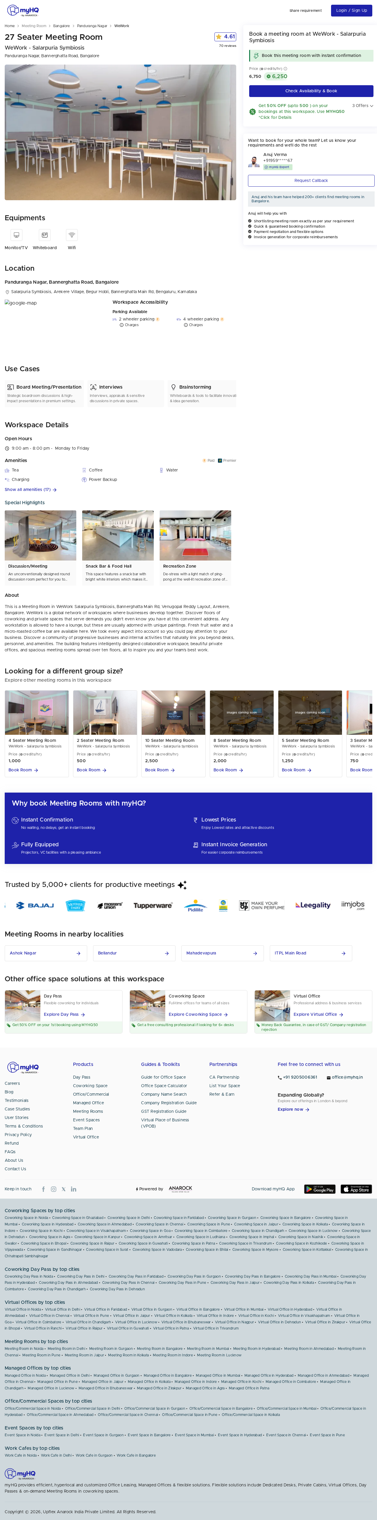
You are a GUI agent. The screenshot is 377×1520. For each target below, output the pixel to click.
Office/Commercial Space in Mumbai (286, 1408)
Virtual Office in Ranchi (43, 1328)
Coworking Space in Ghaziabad (77, 1218)
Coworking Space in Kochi (41, 1231)
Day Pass (81, 1077)
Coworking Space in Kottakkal (307, 1249)
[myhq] (23, 11)
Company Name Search (164, 1094)
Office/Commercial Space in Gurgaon (154, 1408)
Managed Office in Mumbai (218, 1375)
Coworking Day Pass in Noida (29, 1276)
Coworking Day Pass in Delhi (80, 1276)
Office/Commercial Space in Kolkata (251, 1415)
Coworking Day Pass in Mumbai (310, 1276)
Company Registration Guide (169, 1103)
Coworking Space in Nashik (300, 1237)
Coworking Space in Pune (208, 1224)
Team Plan (83, 1129)
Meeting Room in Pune (41, 1355)
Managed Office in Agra (205, 1388)
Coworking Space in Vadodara (157, 1249)
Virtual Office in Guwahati (128, 1328)
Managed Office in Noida (25, 1375)
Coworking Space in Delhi (129, 1218)
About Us (14, 1161)
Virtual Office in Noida (23, 1309)
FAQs (10, 1152)
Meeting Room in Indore (173, 1355)
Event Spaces (86, 1120)
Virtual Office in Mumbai (244, 1309)
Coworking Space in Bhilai (207, 1249)
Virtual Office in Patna (171, 1328)
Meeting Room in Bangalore (160, 1348)
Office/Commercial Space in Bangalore (221, 1408)
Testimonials (17, 1101)
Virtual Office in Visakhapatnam (304, 1315)
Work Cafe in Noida (21, 1455)
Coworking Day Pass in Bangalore (252, 1276)
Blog (9, 1092)
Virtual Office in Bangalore (198, 1309)
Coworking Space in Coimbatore (201, 1231)
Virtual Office (86, 1137)
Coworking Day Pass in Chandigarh (57, 1289)
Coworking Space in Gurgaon (232, 1218)
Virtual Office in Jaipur (131, 1315)
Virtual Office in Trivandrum (216, 1328)
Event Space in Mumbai (194, 1435)
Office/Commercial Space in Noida (33, 1408)
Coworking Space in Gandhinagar (54, 1249)
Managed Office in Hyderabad (269, 1375)
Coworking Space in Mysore (255, 1249)
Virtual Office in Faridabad (105, 1309)
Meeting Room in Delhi (66, 1348)
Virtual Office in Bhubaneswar (186, 1322)
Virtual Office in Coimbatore (38, 1322)
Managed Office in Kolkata (149, 1381)
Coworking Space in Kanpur (97, 1237)
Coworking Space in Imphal (251, 1237)
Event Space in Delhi (61, 1435)
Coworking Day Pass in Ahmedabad (68, 1282)
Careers (12, 1084)
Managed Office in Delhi (70, 1375)
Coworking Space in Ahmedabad (105, 1224)
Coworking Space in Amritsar (148, 1237)
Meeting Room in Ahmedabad (309, 1348)
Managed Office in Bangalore (168, 1375)
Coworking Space (90, 1086)
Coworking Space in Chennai (159, 1224)
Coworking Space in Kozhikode (301, 1243)
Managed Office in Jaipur (102, 1381)
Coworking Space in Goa (150, 1231)
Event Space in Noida (22, 1435)
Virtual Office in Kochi (256, 1315)
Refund (12, 1143)
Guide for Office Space (163, 1077)
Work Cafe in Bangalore (136, 1455)
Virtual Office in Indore (215, 1315)
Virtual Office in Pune (91, 1315)
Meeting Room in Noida (24, 1348)
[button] (120, 490)
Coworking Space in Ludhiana (200, 1237)
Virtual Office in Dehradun (279, 1322)
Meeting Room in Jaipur (84, 1355)
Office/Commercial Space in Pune (189, 1415)
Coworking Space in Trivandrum (245, 1243)
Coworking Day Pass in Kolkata (289, 1282)
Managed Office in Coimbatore (291, 1381)
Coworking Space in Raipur (92, 1243)
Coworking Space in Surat (107, 1249)
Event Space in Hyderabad (240, 1435)
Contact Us (15, 1169)
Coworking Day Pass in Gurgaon (194, 1276)
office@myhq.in (347, 1077)
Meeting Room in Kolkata (128, 1355)
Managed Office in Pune (57, 1381)
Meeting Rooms (88, 1112)
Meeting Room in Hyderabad (256, 1348)
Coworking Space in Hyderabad (47, 1224)
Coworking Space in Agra (49, 1237)
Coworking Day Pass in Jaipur (235, 1282)
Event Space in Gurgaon (103, 1435)
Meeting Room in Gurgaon (111, 1348)
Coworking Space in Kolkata (305, 1224)
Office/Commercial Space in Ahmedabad (60, 1415)
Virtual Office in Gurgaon (152, 1309)
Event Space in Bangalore (149, 1435)
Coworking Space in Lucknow (313, 1231)
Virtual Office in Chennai (49, 1315)
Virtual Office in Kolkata (173, 1315)
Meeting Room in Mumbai (208, 1348)
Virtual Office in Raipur (84, 1328)
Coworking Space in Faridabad (179, 1218)
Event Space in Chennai (286, 1435)
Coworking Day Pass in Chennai (128, 1282)
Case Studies (17, 1109)
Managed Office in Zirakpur (159, 1388)
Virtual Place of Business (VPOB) (165, 1123)
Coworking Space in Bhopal (43, 1243)
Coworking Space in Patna (193, 1243)
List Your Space (224, 1086)
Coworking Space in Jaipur (256, 1224)
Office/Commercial (91, 1094)
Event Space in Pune (327, 1435)
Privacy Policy (18, 1135)
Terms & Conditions (24, 1126)
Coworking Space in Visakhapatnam (96, 1231)
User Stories (17, 1118)
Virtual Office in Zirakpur (325, 1322)
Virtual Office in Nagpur (234, 1322)
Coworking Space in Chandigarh (258, 1231)
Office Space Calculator (164, 1086)
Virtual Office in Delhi (62, 1309)
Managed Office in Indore (196, 1381)
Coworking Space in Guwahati (143, 1243)
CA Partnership (224, 1077)
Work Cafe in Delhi (56, 1455)
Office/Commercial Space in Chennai (128, 1415)
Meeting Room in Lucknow (219, 1355)
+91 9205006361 (300, 1077)
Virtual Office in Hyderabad (290, 1309)
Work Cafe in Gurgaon (94, 1455)
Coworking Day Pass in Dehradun (117, 1289)
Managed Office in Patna (249, 1388)
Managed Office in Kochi (241, 1381)
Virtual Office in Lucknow (136, 1322)
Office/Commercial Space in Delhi (92, 1408)
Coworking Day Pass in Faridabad (136, 1276)
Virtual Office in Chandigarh (88, 1322)
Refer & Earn (222, 1094)
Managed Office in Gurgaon (117, 1375)
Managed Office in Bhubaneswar (106, 1388)
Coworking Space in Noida (26, 1218)
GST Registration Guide (163, 1112)
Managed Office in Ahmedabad (323, 1375)
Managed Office (88, 1103)
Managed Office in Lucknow (51, 1388)
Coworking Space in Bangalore (285, 1218)
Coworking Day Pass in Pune (182, 1282)
